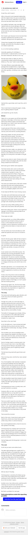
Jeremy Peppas (5, 10)
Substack (6, 531)
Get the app (22, 528)
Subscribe (19, 2)
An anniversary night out (10, 8)
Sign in (24, 2)
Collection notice (14, 524)
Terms (22, 522)
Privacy (18, 522)
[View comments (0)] (21, 10)
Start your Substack (10, 528)
